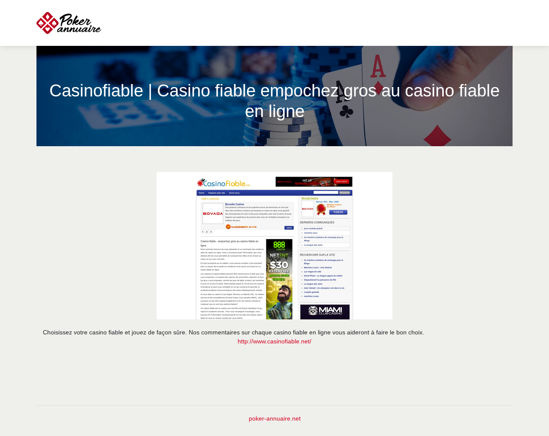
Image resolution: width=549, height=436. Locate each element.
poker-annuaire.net (275, 418)
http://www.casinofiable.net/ (274, 341)
